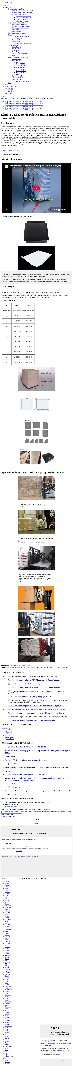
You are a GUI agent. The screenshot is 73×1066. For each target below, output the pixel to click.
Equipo (10, 90)
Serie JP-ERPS (20, 64)
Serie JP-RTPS (20, 67)
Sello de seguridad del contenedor (18, 57)
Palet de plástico (17, 31)
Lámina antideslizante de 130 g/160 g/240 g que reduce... (30, 697)
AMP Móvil (48, 809)
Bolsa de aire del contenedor (23, 811)
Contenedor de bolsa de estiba (62, 811)
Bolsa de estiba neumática (16, 9)
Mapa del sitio (40, 809)
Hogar (6, 5)
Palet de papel (16, 29)
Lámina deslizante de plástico (21, 26)
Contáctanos (8, 93)
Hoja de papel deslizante (19, 24)
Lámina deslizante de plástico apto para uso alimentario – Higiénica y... (36, 706)
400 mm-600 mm (21, 72)
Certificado (11, 91)
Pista (13, 55)
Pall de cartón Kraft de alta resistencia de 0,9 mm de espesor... (32, 720)
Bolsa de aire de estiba (7, 811)
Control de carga (13, 45)
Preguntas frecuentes (11, 86)
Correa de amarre (17, 38)
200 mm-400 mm (21, 71)
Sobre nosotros (9, 88)
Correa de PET (16, 41)
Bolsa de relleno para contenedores (11, 813)
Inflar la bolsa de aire (22, 21)
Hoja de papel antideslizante (20, 28)
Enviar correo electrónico (8, 816)
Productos (8, 7)
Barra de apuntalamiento (19, 52)
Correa (10, 35)
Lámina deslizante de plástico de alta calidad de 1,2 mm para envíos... (35, 687)
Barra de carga (16, 47)
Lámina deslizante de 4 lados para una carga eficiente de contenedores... (36, 713)
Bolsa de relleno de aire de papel (22, 12)
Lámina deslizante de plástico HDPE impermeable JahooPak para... (34, 680)
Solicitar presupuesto (7, 729)
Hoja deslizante (47, 811)
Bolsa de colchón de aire (23, 19)
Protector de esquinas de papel (17, 33)
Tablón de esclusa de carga (20, 53)
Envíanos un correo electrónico (10, 150)
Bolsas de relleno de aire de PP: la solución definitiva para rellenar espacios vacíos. (36, 767)
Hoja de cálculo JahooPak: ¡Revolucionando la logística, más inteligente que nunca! (37, 791)
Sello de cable (16, 74)
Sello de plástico (17, 62)
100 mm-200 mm (21, 69)
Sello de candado (17, 76)
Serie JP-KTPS (20, 65)
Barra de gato (16, 50)
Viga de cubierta (17, 48)
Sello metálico (16, 79)
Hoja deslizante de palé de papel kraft (18, 665)
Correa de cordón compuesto (20, 36)
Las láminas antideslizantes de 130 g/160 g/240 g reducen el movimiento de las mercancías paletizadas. (38, 667)
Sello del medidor (17, 78)
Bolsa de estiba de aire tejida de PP (22, 11)
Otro (9, 83)
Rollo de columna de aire (23, 17)
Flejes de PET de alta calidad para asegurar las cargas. (26, 760)
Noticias (7, 84)
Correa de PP (16, 40)
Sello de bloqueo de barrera (20, 81)
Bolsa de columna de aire (19, 14)
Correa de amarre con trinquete (21, 43)
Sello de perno (16, 59)
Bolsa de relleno (37, 811)
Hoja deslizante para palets (16, 23)
